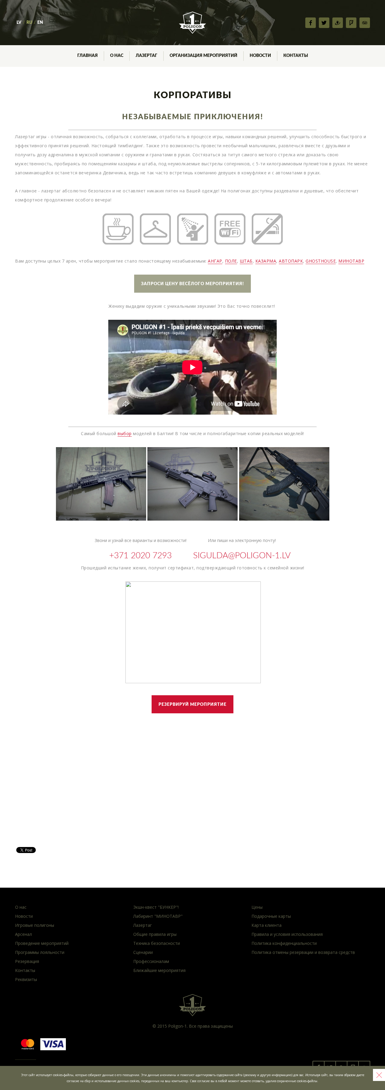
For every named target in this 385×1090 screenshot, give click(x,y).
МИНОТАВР (351, 261)
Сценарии (143, 952)
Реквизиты (26, 979)
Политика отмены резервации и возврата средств (303, 952)
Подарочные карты (271, 916)
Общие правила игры (155, 934)
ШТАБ (246, 261)
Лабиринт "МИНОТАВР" (158, 916)
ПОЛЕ (231, 261)
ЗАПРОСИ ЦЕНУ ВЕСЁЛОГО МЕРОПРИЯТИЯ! (192, 284)
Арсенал (23, 934)
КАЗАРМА (265, 261)
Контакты (25, 970)
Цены (257, 907)
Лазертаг (142, 925)
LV (19, 22)
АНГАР (215, 261)
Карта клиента (266, 925)
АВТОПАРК (291, 261)
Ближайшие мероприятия (159, 970)
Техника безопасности (156, 943)
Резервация (27, 961)
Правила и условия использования (287, 934)
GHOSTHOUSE (321, 261)
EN (40, 22)
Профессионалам (151, 961)
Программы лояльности (39, 952)
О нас (20, 907)
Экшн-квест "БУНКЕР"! (156, 907)
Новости (24, 916)
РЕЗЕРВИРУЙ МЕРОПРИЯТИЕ (192, 704)
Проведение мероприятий (42, 943)
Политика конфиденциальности (284, 943)
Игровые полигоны (34, 925)
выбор (125, 433)
